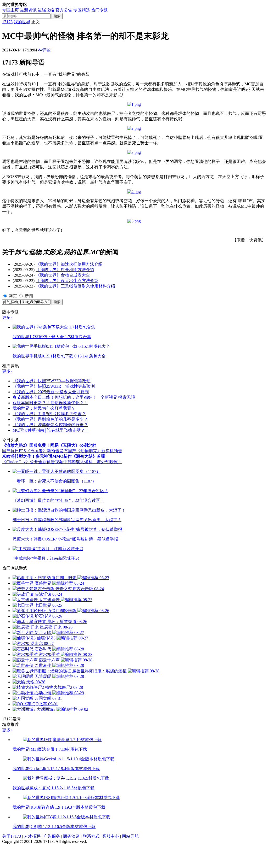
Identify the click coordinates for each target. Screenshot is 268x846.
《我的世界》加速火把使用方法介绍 (69, 264)
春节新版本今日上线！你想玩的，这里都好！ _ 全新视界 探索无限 (74, 397)
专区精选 (81, 10)
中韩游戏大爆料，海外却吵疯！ (92, 462)
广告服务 (51, 836)
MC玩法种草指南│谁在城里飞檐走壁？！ (51, 430)
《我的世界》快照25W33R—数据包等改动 (52, 381)
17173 (7, 22)
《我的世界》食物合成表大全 (63, 275)
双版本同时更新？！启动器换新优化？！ (50, 403)
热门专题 (99, 10)
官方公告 (63, 10)
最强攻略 (46, 10)
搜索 (57, 16)
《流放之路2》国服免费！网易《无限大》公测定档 (49, 445)
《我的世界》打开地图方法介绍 (65, 269)
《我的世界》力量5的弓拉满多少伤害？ (49, 414)
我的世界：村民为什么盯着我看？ (44, 408)
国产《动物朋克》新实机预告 (95, 451)
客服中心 (110, 836)
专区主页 (10, 10)
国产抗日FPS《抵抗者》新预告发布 (35, 451)
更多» (7, 317)
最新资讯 (28, 10)
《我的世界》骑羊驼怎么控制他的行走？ (50, 424)
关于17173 (11, 836)
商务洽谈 (71, 836)
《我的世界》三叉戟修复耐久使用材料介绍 (75, 286)
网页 (13, 296)
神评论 (44, 50)
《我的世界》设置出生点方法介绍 (67, 280)
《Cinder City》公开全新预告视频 (32, 462)
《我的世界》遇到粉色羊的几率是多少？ (50, 419)
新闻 (29, 296)
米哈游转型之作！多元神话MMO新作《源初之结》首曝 (53, 456)
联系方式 (91, 836)
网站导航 (130, 836)
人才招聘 (32, 836)
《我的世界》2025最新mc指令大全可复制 (51, 392)
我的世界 (22, 22)
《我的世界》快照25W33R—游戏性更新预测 (54, 386)
